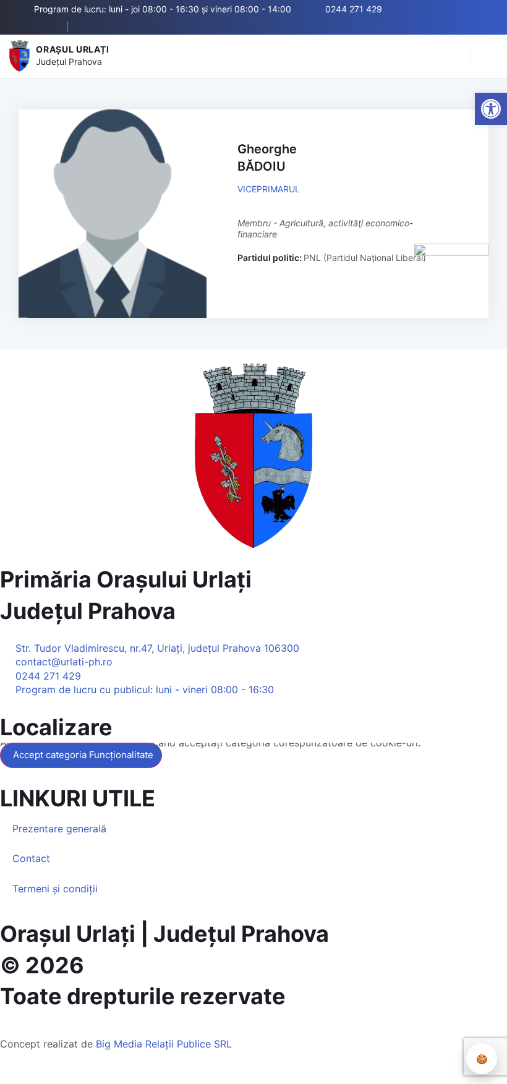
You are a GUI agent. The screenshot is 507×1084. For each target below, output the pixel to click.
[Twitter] (109, 27)
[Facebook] (91, 27)
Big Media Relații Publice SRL (164, 1044)
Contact (31, 858)
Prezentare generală (59, 828)
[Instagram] (128, 27)
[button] (454, 56)
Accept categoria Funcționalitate (83, 755)
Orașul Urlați (72, 49)
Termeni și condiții (55, 888)
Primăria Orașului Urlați (126, 579)
